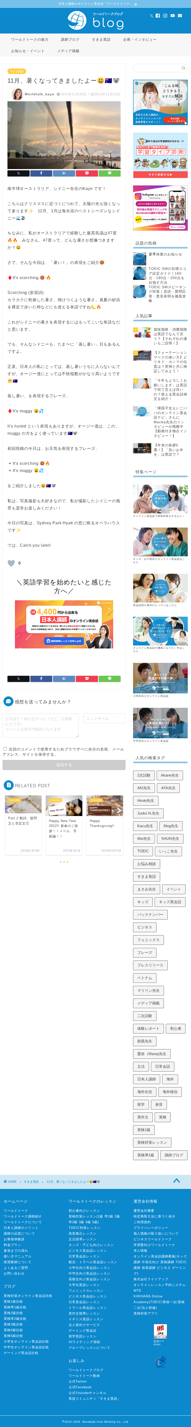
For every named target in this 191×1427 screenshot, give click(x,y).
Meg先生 (171, 826)
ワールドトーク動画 (84, 1376)
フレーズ (144, 952)
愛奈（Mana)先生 (151, 1054)
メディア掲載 (68, 51)
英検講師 (167, 1262)
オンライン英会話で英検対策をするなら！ (159, 516)
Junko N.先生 (148, 813)
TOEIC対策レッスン (85, 1228)
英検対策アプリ (146, 1313)
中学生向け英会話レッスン (89, 1273)
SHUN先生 (170, 838)
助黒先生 (144, 1041)
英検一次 (170, 1302)
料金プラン (12, 1245)
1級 (100, 1216)
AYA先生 (168, 788)
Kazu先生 (145, 826)
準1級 (108, 1216)
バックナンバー (150, 914)
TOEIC (143, 851)
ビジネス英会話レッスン (88, 1250)
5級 (95, 1222)
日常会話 (162, 1066)
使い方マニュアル (18, 1256)
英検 (162, 1117)
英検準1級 (145, 1155)
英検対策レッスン (152, 1142)
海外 (170, 1079)
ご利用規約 (142, 1222)
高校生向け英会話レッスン (89, 1279)
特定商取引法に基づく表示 (154, 1216)
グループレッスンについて (89, 1348)
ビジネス (144, 927)
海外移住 (170, 1092)
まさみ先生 (146, 889)
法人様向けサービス (84, 1325)
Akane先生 (170, 775)
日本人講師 (146, 1079)
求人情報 (140, 1250)
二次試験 (144, 1016)
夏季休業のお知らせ (165, 254)
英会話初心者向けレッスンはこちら (155, 605)
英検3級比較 (13, 1324)
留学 (141, 1104)
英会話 (151, 647)
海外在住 (144, 1092)
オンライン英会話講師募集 (154, 1256)
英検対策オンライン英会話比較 (28, 1296)
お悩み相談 (146, 864)
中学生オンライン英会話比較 (26, 1347)
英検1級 (143, 1130)
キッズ (142, 902)
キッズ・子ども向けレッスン (91, 1245)
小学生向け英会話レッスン (89, 1268)
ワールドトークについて (23, 1222)
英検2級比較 (13, 1313)
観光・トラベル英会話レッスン (93, 1262)
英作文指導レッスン (84, 1313)
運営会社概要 (144, 1211)
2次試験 (143, 775)
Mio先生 (144, 838)
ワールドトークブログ (86, 1370)
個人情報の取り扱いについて (156, 1233)
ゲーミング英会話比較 (21, 1353)
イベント (173, 889)
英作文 (142, 1117)
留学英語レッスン (82, 1336)
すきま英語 (101, 39)
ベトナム (144, 978)
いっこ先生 (168, 851)
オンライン (140, 647)
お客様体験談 (14, 1239)
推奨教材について (18, 1262)
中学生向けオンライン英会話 (151, 741)
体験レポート (148, 1028)
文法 (141, 1066)
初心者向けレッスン (84, 1211)
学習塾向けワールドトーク (154, 1245)
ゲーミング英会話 (82, 1330)
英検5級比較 (13, 1336)
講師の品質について (19, 1233)
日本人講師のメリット (21, 1228)
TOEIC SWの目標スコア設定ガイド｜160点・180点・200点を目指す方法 (168, 275)
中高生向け (150, 1262)
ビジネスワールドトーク (153, 1239)
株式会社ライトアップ (151, 1279)
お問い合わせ (14, 1273)
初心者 (175, 1028)
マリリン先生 (148, 990)
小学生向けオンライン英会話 (151, 696)
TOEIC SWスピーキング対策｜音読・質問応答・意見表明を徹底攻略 (168, 294)
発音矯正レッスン (82, 1233)
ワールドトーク (16, 1211)
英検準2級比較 (15, 1318)
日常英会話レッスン (84, 1256)
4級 (88, 1222)
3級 (81, 1222)
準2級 (73, 1222)
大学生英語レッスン (84, 1285)
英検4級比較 (13, 1330)
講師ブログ (70, 39)
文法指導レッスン (82, 1239)
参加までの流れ (16, 1250)
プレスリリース (150, 965)
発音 (159, 1104)
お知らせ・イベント (28, 51)
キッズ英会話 (170, 902)
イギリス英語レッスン (86, 1319)
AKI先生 (144, 788)
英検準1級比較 (15, 1307)
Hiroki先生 (145, 800)
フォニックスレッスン (86, 1290)
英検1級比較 (13, 1301)
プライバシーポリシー (151, 1228)
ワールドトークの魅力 (29, 39)
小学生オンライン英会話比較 (26, 1341)
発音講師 (149, 1268)
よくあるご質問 (16, 1268)
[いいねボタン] (11, 563)
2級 (117, 1216)
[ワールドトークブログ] (95, 29)
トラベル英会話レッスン (88, 1308)
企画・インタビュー (140, 39)
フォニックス (148, 940)
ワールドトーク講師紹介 (23, 1216)
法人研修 (149, 1308)
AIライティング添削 (84, 1342)
